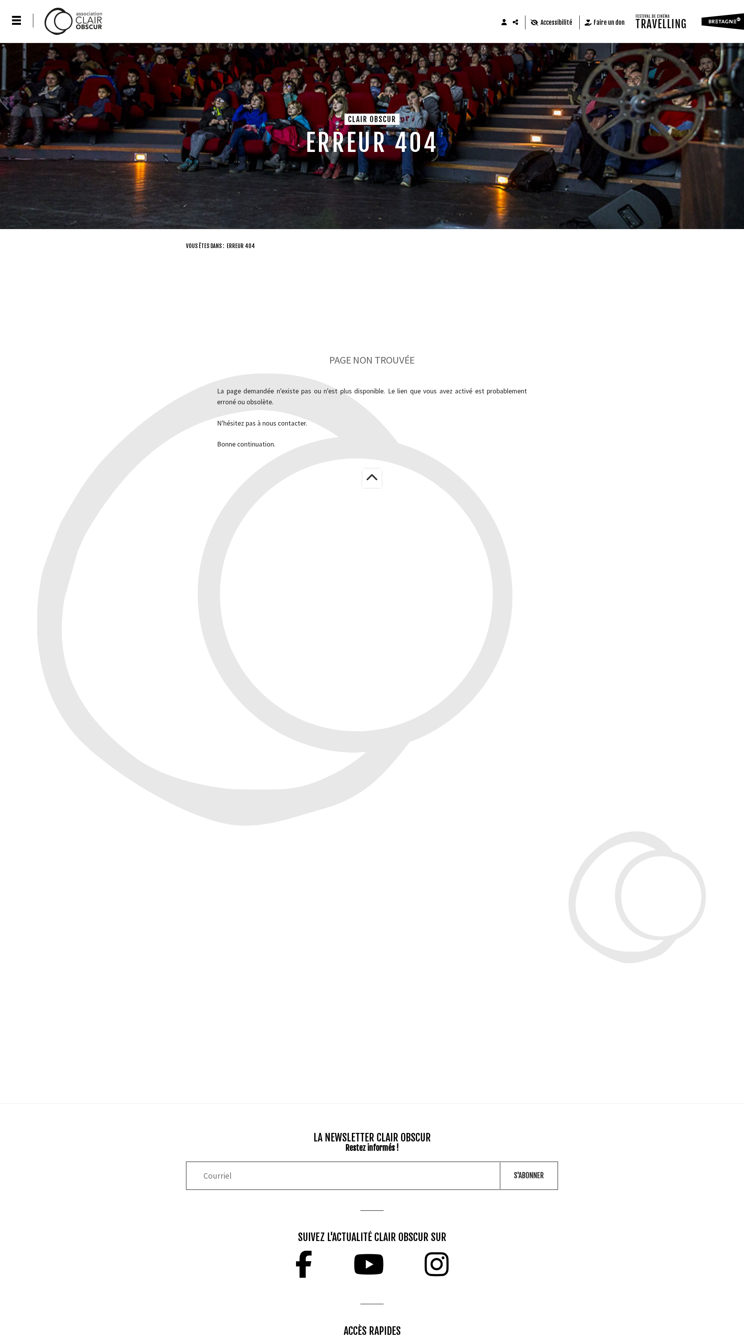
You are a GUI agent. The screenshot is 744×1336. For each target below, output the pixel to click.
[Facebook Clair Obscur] (303, 1264)
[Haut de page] (372, 478)
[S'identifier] (504, 22)
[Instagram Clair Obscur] (437, 1264)
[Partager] (516, 22)
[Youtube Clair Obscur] (368, 1264)
